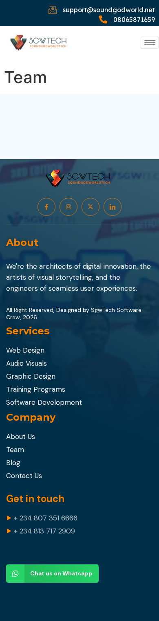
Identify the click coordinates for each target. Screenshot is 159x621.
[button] (52, 573)
